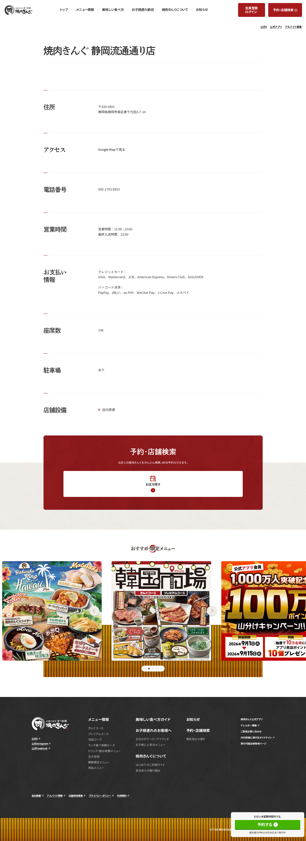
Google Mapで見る (111, 149)
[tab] (145, 669)
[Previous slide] (49, 611)
